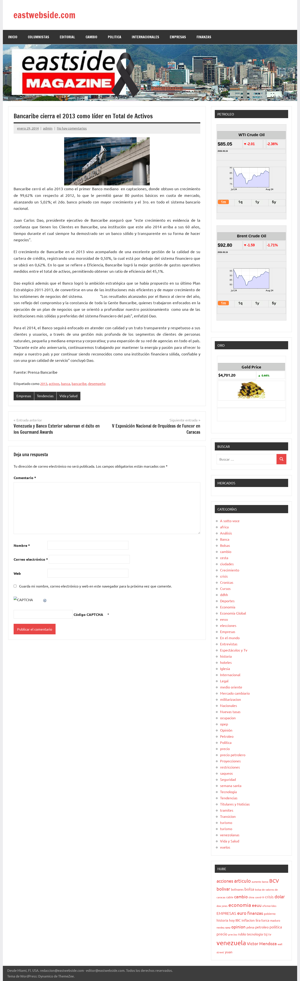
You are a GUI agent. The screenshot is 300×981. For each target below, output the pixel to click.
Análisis (226, 533)
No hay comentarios (72, 128)
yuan (228, 952)
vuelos (225, 847)
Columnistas (38, 37)
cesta (224, 557)
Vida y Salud (69, 396)
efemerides (269, 906)
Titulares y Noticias (235, 804)
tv (269, 934)
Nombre (22, 545)
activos (54, 383)
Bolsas (225, 545)
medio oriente (231, 687)
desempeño (97, 383)
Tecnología (228, 791)
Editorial (67, 37)
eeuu (224, 619)
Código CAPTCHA (88, 614)
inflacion (248, 920)
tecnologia (255, 934)
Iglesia (225, 668)
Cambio (91, 37)
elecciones (228, 625)
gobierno (270, 913)
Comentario (25, 477)
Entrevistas (228, 644)
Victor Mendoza (262, 943)
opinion (238, 926)
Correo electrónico (31, 559)
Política (225, 742)
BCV (274, 880)
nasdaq (220, 927)
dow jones (222, 906)
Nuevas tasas (230, 711)
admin (47, 128)
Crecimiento (229, 570)
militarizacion (230, 699)
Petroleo (226, 736)
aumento (256, 881)
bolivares (237, 889)
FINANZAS (204, 37)
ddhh (224, 594)
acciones (225, 881)
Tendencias (45, 396)
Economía (227, 607)
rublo (242, 934)
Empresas (23, 396)
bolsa (249, 889)
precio (225, 748)
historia (226, 656)
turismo (226, 822)
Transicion (228, 816)
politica (275, 926)
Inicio (12, 37)
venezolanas (229, 835)
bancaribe (79, 383)
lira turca (262, 920)
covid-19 (259, 897)
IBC (238, 920)
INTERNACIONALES (145, 37)
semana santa (230, 785)
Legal (224, 681)
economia (239, 905)
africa (224, 527)
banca (65, 383)
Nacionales (228, 705)
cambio (225, 551)
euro (241, 913)
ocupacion (228, 718)
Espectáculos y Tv (233, 650)
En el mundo (230, 637)
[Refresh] (45, 599)
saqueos (226, 773)
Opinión (226, 730)
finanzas (255, 913)
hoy (232, 920)
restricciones (230, 767)
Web (17, 573)
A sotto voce (230, 520)
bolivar (223, 888)
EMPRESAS (178, 37)
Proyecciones (230, 761)
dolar (280, 896)
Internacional (230, 674)
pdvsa (250, 927)
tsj (265, 934)
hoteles (226, 662)
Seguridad (228, 779)
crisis (224, 576)
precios (232, 934)
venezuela (231, 942)
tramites (226, 810)
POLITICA (114, 37)
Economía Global (233, 613)
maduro (275, 920)
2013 (43, 383)
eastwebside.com (44, 15)
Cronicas (226, 582)
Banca (224, 539)
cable (229, 897)
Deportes (227, 600)
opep (224, 724)
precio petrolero (232, 754)
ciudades (227, 564)
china (251, 897)
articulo (242, 881)
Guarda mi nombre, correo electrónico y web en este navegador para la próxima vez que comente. (95, 586)
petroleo (262, 927)
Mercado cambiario (235, 693)
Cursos (225, 588)
